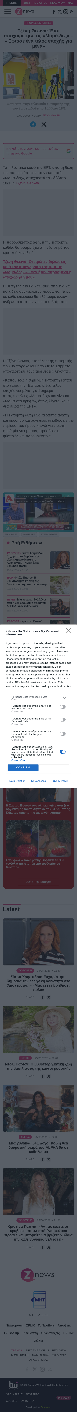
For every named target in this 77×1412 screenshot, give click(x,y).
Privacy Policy (60, 780)
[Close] (69, 631)
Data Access (38, 780)
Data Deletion (17, 780)
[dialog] (38, 706)
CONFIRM (23, 767)
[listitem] (38, 698)
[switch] (63, 707)
